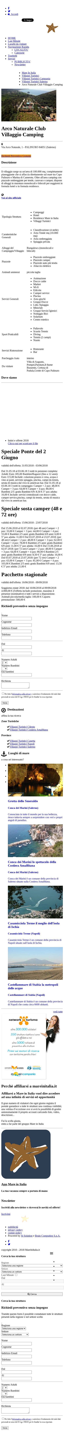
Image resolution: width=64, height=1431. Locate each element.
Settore (4, 1269)
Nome (4, 615)
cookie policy (15, 1232)
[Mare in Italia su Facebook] (8, 8)
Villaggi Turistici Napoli (22, 743)
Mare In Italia (29, 72)
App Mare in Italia (14, 1184)
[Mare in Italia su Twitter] (9, 11)
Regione (5, 1263)
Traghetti (12, 55)
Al (2, 650)
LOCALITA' (21, 49)
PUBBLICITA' (22, 61)
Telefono (6, 634)
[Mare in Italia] (29, 32)
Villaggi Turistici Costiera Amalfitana (29, 729)
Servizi (11, 58)
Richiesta (6, 681)
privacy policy (15, 1229)
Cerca (33, 1294)
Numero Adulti (9, 659)
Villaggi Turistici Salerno (35, 81)
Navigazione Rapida (18, 46)
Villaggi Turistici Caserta (22, 740)
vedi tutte (58, 1011)
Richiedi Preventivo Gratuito (16, 156)
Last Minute (14, 41)
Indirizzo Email (9, 628)
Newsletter (20, 64)
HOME (12, 38)
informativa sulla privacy (21, 694)
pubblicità (13, 1227)
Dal (3, 643)
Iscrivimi (5, 1214)
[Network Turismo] (31, 1079)
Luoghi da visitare (17, 44)
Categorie (19, 52)
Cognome (6, 621)
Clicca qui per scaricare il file (23, 443)
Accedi (14, 14)
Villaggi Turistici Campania (36, 78)
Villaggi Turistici (30, 75)
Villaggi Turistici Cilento (22, 726)
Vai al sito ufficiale (11, 197)
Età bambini (7, 671)
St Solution (26, 1235)
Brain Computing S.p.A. (47, 1235)
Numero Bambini (10, 665)
